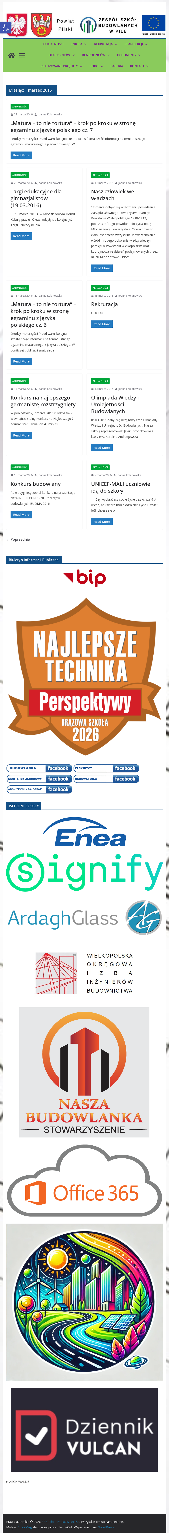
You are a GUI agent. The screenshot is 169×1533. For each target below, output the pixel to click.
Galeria (116, 66)
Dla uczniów (59, 55)
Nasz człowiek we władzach (112, 195)
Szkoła (76, 44)
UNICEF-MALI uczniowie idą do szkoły (120, 487)
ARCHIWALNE (19, 1481)
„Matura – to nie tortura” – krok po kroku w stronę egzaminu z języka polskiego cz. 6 (43, 314)
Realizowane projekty (59, 66)
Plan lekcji (134, 44)
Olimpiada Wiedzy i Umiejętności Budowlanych (115, 404)
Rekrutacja (104, 304)
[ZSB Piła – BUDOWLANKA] (11, 55)
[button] (5, 27)
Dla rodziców (93, 55)
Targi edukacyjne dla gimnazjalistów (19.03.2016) (36, 198)
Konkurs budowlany (36, 483)
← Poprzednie (18, 539)
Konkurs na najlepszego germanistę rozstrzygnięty (43, 401)
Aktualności (53, 44)
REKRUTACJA (103, 44)
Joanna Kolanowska (50, 114)
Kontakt (137, 66)
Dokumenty (126, 55)
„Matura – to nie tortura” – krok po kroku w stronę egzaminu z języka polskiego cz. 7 (73, 126)
